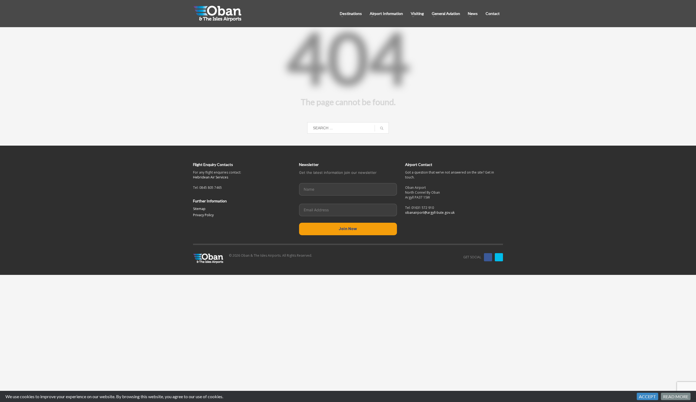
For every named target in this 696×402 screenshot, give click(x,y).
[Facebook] (488, 257)
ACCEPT (647, 396)
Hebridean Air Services (210, 177)
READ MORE (675, 396)
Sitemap (199, 208)
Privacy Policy (203, 215)
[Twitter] (499, 257)
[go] (382, 128)
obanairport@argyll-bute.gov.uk (430, 212)
